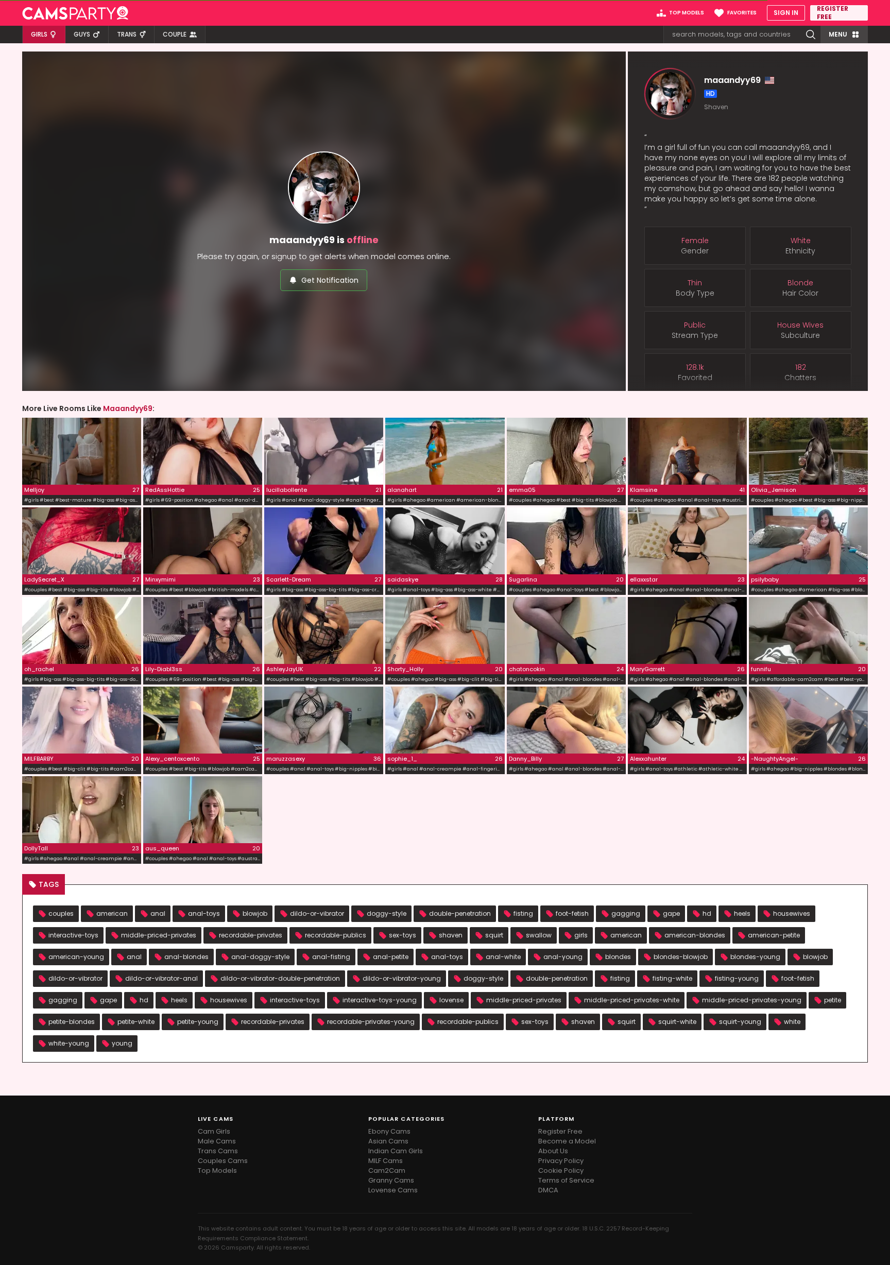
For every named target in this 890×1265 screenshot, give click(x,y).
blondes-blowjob (681, 956)
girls (581, 935)
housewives (791, 913)
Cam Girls (214, 1131)
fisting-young (737, 978)
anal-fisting (331, 956)
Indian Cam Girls (395, 1151)
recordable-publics (335, 935)
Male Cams (217, 1141)
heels (742, 913)
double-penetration (460, 913)
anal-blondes (186, 956)
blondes (618, 956)
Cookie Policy (561, 1170)
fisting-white (672, 978)
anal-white (503, 956)
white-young (68, 1043)
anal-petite (390, 956)
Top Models (217, 1170)
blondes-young (755, 956)
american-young (76, 956)
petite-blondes (71, 1021)
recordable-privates (250, 935)
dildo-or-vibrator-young (402, 978)
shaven (451, 935)
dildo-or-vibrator (317, 913)
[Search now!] (810, 34)
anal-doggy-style (260, 956)
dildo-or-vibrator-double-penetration (280, 978)
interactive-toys (73, 935)
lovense (451, 1000)
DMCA (548, 1190)
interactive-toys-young (380, 1000)
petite (832, 1000)
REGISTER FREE (832, 13)
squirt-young (740, 1021)
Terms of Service (566, 1180)
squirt (494, 935)
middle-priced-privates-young (751, 1000)
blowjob (255, 913)
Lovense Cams (393, 1190)
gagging (625, 913)
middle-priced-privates (158, 935)
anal (157, 913)
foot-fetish (572, 913)
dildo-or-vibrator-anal (161, 978)
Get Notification (329, 280)
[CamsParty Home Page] (75, 13)
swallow (539, 935)
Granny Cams (391, 1180)
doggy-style (386, 913)
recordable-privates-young (371, 1021)
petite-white (136, 1021)
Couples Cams (223, 1160)
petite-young (197, 1021)
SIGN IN (786, 12)
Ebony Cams (389, 1131)
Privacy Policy (561, 1160)
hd (707, 913)
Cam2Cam (386, 1170)
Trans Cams (218, 1151)
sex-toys (402, 935)
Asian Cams (388, 1141)
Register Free (560, 1131)
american (112, 913)
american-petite (774, 935)
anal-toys (204, 913)
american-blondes (694, 935)
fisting (523, 913)
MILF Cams (385, 1160)
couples (61, 913)
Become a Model (567, 1141)
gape (671, 913)
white (792, 1021)
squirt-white (677, 1021)
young (122, 1043)
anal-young (563, 956)
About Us (553, 1151)
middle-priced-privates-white (631, 1000)
